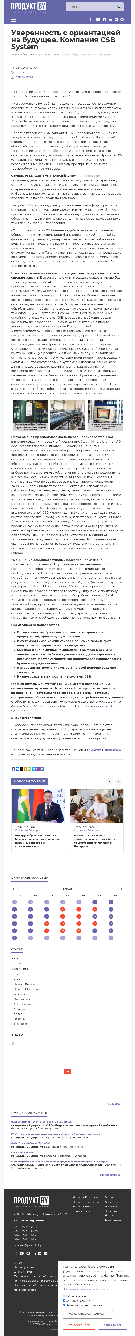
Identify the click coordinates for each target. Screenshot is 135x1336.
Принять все (113, 1325)
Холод (18, 1014)
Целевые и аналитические (84, 1305)
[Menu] (13, 20)
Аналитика (19, 963)
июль (30, 889)
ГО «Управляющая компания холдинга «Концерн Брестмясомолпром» (55, 1134)
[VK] (116, 19)
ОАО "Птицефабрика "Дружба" (30, 1143)
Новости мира (82, 1206)
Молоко (19, 1009)
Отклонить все (79, 1325)
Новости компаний (86, 1202)
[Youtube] (98, 19)
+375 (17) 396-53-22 (26, 1239)
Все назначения (110, 1175)
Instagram (113, 750)
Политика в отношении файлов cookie (85, 1289)
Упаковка (20, 1023)
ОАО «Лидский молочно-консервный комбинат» (41, 1122)
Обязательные (76, 1296)
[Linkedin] (110, 19)
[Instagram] (91, 19)
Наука (16, 979)
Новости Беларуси (28, 830)
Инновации (22, 999)
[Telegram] (122, 19)
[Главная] (28, 7)
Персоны (18, 974)
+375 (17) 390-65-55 (26, 1227)
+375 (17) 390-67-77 (26, 1231)
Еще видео (113, 1104)
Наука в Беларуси (26, 984)
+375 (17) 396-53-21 (25, 1235)
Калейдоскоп (82, 1211)
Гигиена (19, 1018)
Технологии (20, 994)
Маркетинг (19, 969)
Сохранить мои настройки (87, 1314)
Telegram (94, 750)
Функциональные (78, 1300)
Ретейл (20, 72)
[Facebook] (104, 19)
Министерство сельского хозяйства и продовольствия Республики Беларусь (60, 1161)
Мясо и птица (23, 1004)
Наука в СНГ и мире (27, 989)
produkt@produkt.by (27, 1245)
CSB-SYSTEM (24, 77)
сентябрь (105, 889)
